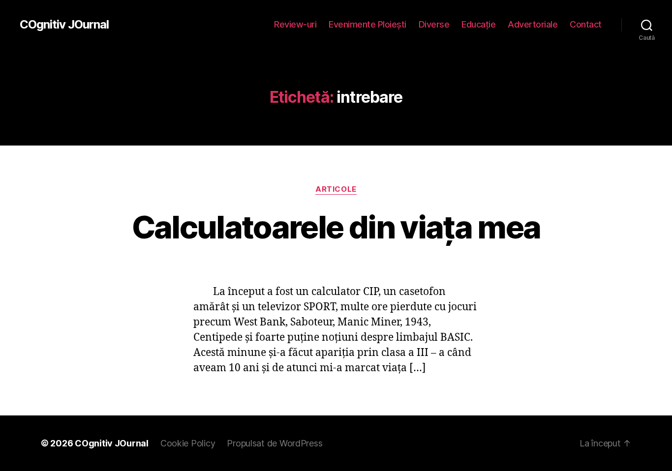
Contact (586, 24)
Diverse (434, 24)
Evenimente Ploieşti (367, 24)
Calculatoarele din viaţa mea (336, 227)
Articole (335, 189)
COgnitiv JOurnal (64, 24)
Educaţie (478, 24)
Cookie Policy (187, 443)
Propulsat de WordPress (274, 443)
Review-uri (295, 24)
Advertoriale (532, 24)
